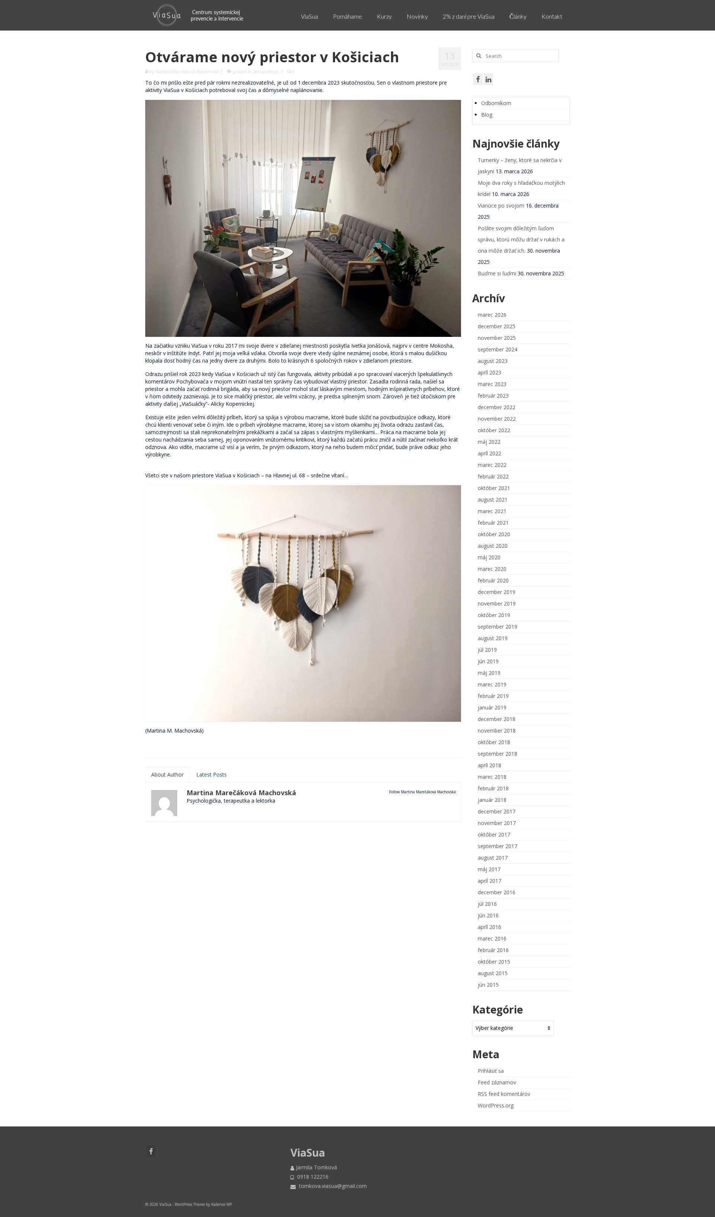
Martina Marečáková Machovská (187, 71)
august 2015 (493, 973)
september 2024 (497, 349)
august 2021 (493, 499)
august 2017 (493, 857)
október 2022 (494, 430)
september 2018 (497, 753)
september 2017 (497, 846)
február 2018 (493, 788)
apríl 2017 (489, 880)
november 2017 (497, 822)
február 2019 (493, 695)
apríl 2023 (489, 372)
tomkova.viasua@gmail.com (332, 1185)
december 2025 (496, 326)
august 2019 (493, 638)
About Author (167, 774)
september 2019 (497, 626)
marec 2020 (492, 568)
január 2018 (492, 799)
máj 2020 (489, 557)
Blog (486, 114)
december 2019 (496, 591)
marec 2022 (492, 464)
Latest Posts (211, 774)
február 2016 (493, 950)
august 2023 (493, 360)
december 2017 (496, 811)
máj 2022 (489, 441)
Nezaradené (266, 71)
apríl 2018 (489, 765)
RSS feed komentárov (504, 1093)
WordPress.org (496, 1105)
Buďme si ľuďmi (497, 273)
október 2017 (494, 834)
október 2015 (494, 961)
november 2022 (497, 418)
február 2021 (493, 522)
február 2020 (493, 580)
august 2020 (493, 545)
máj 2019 (489, 672)
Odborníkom (496, 103)
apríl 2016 (489, 926)
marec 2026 (492, 314)
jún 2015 (488, 984)
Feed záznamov (497, 1082)
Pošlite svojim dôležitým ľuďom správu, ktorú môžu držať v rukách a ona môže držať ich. (521, 239)
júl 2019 (487, 649)
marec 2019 (492, 684)
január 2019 (492, 707)
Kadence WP (221, 1204)
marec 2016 (492, 938)
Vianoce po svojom (501, 205)
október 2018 (494, 742)
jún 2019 (488, 661)
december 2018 (496, 719)
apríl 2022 (489, 453)
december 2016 (496, 892)
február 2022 (493, 476)
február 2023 (493, 395)
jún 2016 (488, 915)
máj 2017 (489, 869)
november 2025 (497, 337)
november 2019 (497, 603)
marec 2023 (492, 384)
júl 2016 (487, 903)
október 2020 (494, 534)
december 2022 (496, 407)
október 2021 (494, 487)
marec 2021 (492, 511)
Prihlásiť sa (491, 1070)
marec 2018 (492, 776)
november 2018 (497, 730)
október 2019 (494, 615)
